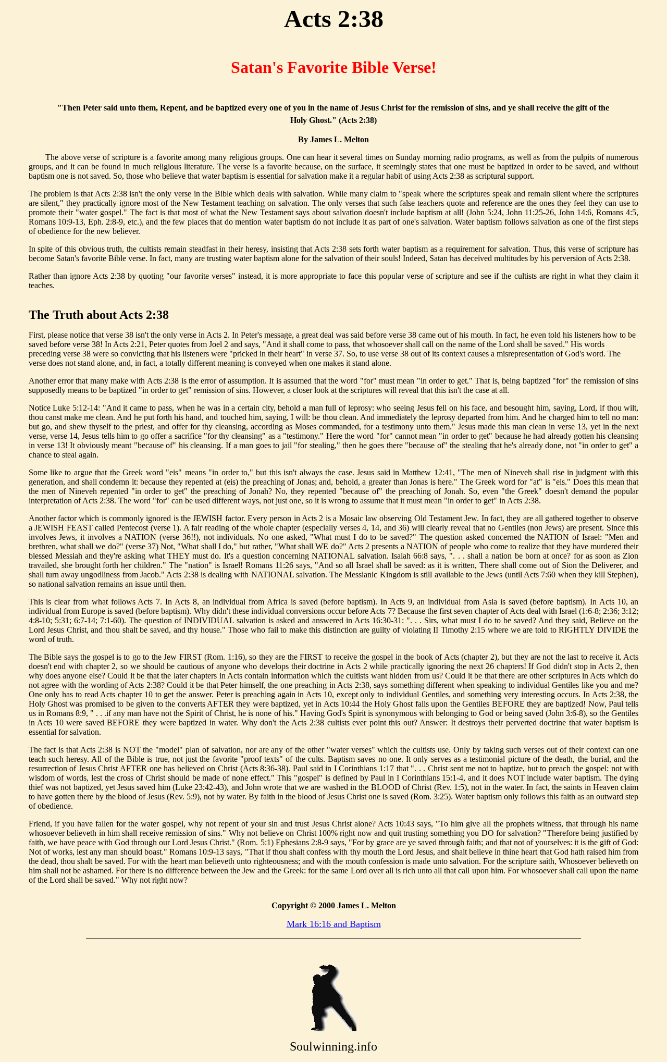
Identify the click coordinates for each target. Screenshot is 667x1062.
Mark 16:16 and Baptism (334, 924)
